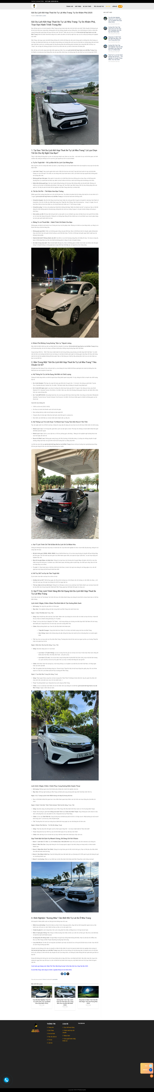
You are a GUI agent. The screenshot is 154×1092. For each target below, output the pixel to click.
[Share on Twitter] (65, 973)
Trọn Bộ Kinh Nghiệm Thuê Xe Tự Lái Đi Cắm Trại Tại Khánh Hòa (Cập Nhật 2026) (115, 20)
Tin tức (108, 6)
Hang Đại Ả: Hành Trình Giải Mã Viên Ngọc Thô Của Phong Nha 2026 (114, 38)
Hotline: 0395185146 (51, 1)
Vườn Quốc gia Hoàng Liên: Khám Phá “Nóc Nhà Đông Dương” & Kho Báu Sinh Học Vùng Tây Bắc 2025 (59, 966)
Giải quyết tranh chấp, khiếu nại (69, 1040)
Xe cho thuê (87, 6)
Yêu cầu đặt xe (99, 6)
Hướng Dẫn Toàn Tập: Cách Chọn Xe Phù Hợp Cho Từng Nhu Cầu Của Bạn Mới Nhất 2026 (114, 29)
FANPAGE (145, 1069)
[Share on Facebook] (62, 973)
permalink (55, 979)
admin (44, 15)
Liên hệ (114, 6)
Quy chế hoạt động (69, 1027)
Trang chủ (69, 6)
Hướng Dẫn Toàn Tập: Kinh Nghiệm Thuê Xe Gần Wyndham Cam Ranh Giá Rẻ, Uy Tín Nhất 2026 (115, 47)
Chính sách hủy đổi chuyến (68, 1031)
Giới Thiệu (78, 6)
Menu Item (67, 1035)
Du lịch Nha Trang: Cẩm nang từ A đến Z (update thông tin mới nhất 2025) (51, 970)
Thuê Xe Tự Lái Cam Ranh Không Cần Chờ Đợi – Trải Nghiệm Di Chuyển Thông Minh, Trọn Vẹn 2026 (115, 57)
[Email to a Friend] (68, 973)
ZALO (146, 1065)
